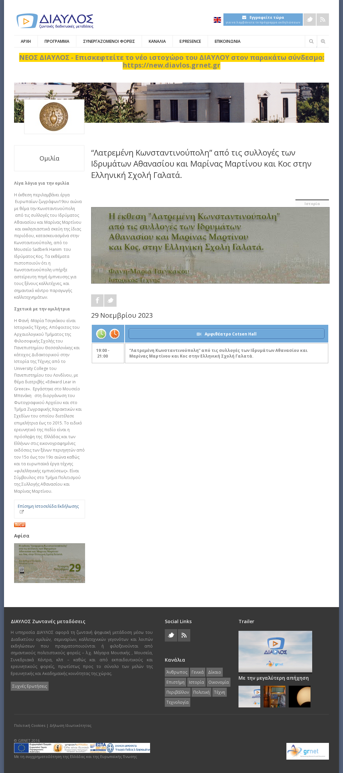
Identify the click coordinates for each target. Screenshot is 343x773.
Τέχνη (219, 692)
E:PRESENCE (190, 41)
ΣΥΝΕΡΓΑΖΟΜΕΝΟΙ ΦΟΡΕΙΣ (109, 41)
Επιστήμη (175, 682)
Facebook (97, 300)
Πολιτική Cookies (29, 725)
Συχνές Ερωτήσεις (29, 686)
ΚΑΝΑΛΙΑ (157, 41)
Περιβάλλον (177, 692)
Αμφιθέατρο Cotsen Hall (231, 334)
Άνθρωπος (176, 672)
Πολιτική (201, 692)
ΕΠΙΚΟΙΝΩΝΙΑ (228, 41)
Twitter (309, 19)
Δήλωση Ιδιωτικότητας (70, 725)
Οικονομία (218, 682)
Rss (323, 19)
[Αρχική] (54, 20)
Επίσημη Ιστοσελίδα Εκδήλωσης (48, 506)
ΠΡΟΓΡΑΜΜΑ (57, 41)
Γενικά (198, 672)
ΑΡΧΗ (26, 41)
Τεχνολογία (177, 702)
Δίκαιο (214, 672)
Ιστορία (312, 203)
